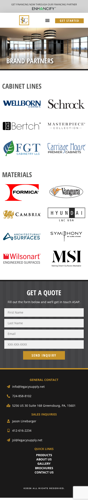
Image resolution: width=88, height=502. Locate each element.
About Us (44, 459)
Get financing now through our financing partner (44, 4)
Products (44, 455)
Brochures (44, 468)
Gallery (44, 463)
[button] (47, 20)
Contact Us (44, 472)
